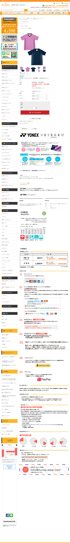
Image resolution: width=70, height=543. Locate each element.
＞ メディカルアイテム (34, 19)
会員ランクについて (5, 415)
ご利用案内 (42, 10)
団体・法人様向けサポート (7, 392)
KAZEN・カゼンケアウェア (7, 149)
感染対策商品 (4, 427)
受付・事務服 (4, 251)
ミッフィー (4, 298)
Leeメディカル (4, 106)
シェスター (4, 116)
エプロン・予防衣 (5, 257)
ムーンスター (4, 119)
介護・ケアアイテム (5, 241)
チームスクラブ (4, 347)
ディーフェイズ (4, 100)
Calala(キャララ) (5, 175)
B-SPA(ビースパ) (5, 182)
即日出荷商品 (4, 206)
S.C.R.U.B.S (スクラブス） (7, 103)
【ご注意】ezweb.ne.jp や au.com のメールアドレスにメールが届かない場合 (9, 379)
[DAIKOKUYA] (9, 523)
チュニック (4, 216)
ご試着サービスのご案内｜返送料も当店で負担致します (9, 396)
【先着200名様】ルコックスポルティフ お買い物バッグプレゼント (8, 362)
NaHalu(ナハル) (5, 146)
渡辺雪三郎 (4, 283)
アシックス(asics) (5, 129)
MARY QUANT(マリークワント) (7, 185)
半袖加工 (3, 322)
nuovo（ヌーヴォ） (5, 192)
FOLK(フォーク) (5, 77)
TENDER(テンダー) (5, 168)
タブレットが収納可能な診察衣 (7, 431)
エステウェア (4, 248)
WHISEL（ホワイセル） (6, 112)
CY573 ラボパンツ (25, 184)
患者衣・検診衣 (4, 238)
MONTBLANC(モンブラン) (7, 80)
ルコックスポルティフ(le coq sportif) (8, 126)
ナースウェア (4, 213)
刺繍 (2, 316)
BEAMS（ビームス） (6, 109)
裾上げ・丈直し (4, 319)
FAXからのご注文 (5, 403)
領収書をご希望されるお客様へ (7, 389)
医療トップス (4, 222)
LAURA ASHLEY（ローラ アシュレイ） (8, 84)
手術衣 (3, 235)
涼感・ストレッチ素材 (6, 434)
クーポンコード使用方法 (6, 412)
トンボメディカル (5, 97)
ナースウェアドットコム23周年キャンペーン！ (9, 357)
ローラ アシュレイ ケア (6, 155)
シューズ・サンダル (5, 254)
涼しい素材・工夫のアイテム (7, 273)
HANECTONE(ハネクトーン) (7, 198)
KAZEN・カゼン (5, 73)
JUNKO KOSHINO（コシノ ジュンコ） (8, 288)
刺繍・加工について (5, 399)
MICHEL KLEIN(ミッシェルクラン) (8, 280)
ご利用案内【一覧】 (5, 386)
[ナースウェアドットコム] (13, 5)
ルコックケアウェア (5, 152)
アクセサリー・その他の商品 (7, 270)
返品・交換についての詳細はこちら (27, 121)
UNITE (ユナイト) (5, 87)
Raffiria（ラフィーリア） (6, 90)
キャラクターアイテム (6, 424)
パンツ (3, 232)
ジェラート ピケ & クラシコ (7, 93)
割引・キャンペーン (7, 352)
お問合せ (50, 10)
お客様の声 (58, 10)
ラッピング (4, 325)
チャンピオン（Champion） (7, 139)
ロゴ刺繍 (3, 344)
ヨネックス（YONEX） (24, 19)
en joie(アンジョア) (5, 195)
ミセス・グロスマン (5, 301)
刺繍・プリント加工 (7, 330)
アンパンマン (4, 295)
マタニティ (4, 267)
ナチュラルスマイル (5, 165)
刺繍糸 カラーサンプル (6, 341)
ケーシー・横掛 (4, 226)
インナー (3, 264)
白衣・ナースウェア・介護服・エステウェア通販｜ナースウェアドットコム (32, 18)
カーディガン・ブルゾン (6, 260)
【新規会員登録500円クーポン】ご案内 (8, 366)
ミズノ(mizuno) (4, 132)
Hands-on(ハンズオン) (6, 162)
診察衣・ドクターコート (6, 219)
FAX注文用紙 (66, 10)
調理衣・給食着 (4, 245)
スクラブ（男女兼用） (28, 28)
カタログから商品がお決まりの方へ (8, 406)
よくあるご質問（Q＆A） (6, 375)
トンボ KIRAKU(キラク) (24, 21)
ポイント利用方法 (5, 409)
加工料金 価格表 (5, 334)
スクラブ (21, 28)
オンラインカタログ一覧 (6, 309)
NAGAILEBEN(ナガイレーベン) (7, 70)
